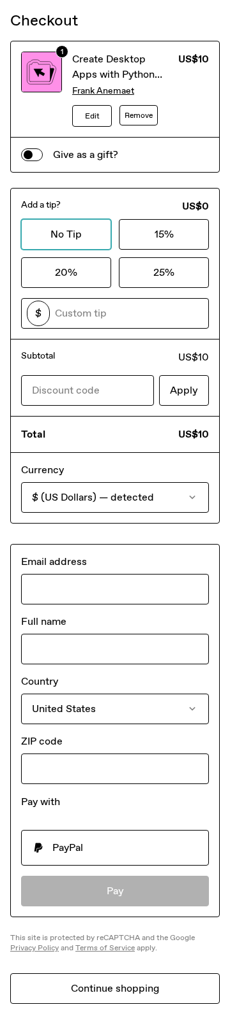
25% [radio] (163, 272)
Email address (54, 561)
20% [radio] (66, 272)
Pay (115, 891)
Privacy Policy (34, 947)
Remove (139, 115)
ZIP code (42, 741)
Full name (43, 621)
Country (39, 681)
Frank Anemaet (103, 90)
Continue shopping (115, 988)
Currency (42, 470)
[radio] (115, 848)
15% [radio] (164, 234)
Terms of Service (105, 947)
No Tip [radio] (66, 234)
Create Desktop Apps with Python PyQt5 (113, 74)
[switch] (32, 154)
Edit (92, 115)
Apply (184, 390)
